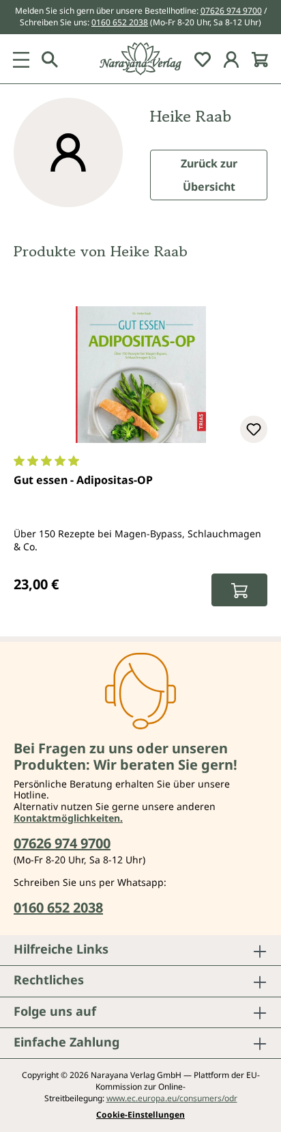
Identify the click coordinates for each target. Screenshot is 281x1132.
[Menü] (21, 58)
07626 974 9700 (231, 10)
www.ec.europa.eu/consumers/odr (171, 1098)
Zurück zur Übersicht (209, 175)
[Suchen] (49, 58)
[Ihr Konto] (231, 58)
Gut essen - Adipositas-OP (83, 479)
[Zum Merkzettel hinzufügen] (253, 429)
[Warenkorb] (260, 58)
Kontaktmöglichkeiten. (68, 817)
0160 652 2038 (119, 22)
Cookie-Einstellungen (140, 1114)
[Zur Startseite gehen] (140, 58)
